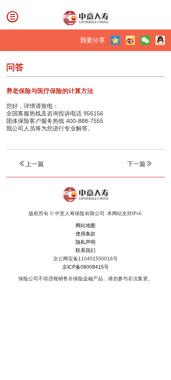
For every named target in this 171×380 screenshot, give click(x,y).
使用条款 (85, 234)
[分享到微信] (145, 40)
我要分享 (92, 40)
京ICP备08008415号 (85, 267)
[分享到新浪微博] (130, 40)
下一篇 (136, 163)
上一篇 (34, 163)
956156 (93, 113)
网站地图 (85, 225)
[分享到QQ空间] (115, 40)
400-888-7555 (84, 121)
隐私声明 (85, 242)
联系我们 (85, 250)
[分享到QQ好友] (160, 40)
